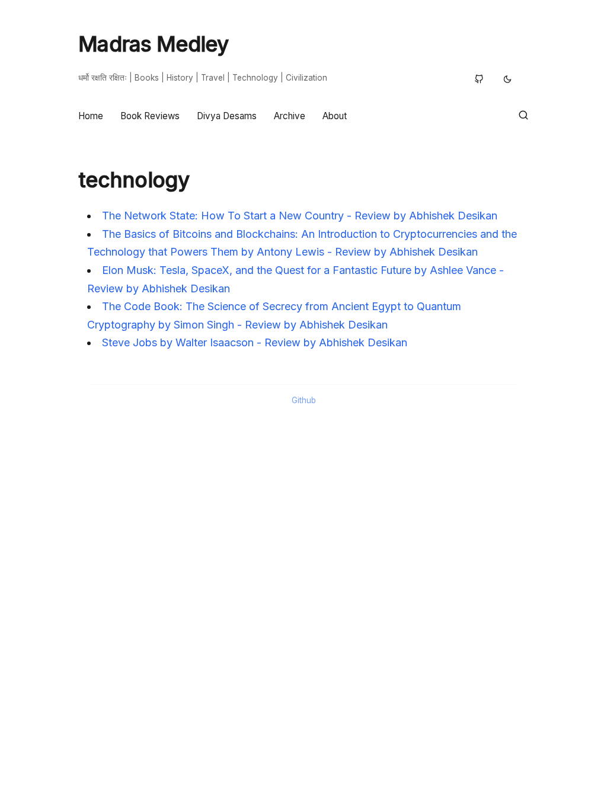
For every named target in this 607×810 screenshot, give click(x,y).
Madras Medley (153, 43)
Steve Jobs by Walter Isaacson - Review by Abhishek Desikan (254, 342)
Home (90, 116)
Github (304, 400)
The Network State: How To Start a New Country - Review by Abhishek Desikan (299, 215)
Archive (289, 116)
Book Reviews (150, 116)
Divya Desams (227, 116)
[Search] (523, 116)
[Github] (479, 80)
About (334, 116)
